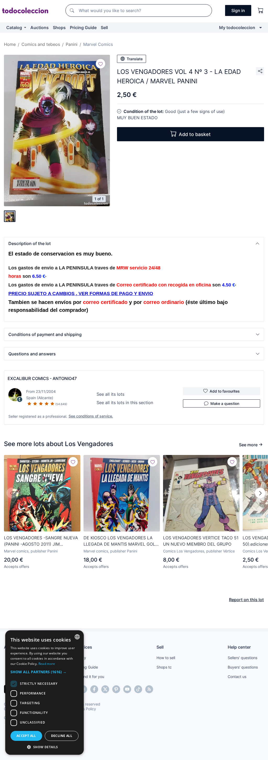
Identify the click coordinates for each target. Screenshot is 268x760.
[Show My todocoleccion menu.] (260, 27)
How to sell (166, 657)
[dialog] (44, 692)
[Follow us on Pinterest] (116, 689)
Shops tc (164, 667)
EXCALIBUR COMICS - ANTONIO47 (42, 378)
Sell (104, 27)
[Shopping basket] (261, 10)
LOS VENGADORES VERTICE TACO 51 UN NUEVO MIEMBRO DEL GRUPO (200, 541)
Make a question (224, 403)
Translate (135, 59)
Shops (59, 27)
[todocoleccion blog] (149, 689)
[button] (134, 243)
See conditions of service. (91, 416)
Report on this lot (246, 599)
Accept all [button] (26, 736)
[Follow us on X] (105, 689)
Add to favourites (225, 391)
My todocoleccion (237, 27)
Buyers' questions (243, 667)
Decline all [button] (61, 736)
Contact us (237, 676)
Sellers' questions (242, 657)
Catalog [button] (14, 27)
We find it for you (89, 676)
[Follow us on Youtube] (127, 689)
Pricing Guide (83, 27)
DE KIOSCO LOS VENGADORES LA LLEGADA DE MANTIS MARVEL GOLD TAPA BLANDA (120, 541)
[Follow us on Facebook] (94, 689)
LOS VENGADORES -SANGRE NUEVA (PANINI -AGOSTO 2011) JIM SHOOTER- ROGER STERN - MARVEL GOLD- (41, 541)
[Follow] (100, 63)
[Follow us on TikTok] (138, 689)
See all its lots (110, 394)
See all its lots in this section (125, 402)
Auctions (39, 27)
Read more (46, 663)
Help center (239, 647)
